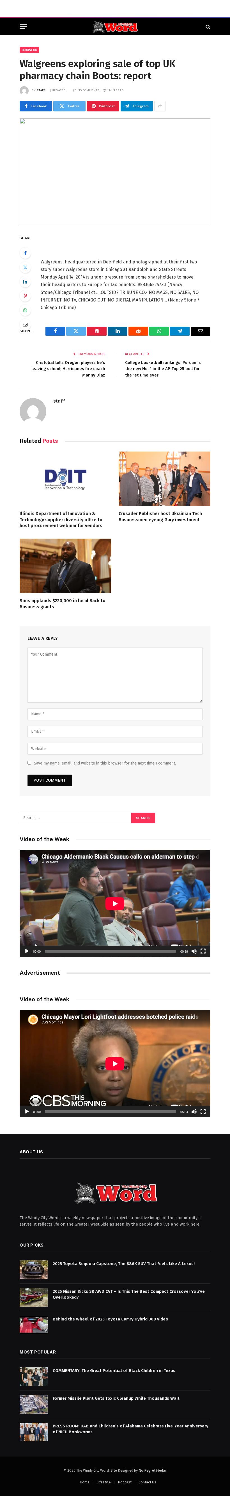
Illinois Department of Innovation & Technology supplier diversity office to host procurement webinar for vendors (61, 520)
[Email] (25, 324)
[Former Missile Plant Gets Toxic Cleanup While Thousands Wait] (34, 1404)
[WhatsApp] (25, 310)
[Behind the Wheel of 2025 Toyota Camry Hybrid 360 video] (34, 1325)
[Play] (27, 951)
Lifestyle (103, 1482)
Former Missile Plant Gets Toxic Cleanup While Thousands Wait (116, 1398)
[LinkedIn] (25, 281)
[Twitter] (25, 267)
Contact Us (147, 1482)
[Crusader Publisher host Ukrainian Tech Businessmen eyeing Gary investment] (164, 479)
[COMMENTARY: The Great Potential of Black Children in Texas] (34, 1376)
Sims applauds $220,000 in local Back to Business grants (62, 603)
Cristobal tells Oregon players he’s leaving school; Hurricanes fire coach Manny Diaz (68, 369)
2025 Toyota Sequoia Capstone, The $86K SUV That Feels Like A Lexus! (124, 1263)
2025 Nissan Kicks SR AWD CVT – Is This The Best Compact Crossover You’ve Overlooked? (129, 1294)
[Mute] (194, 951)
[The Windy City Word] (115, 27)
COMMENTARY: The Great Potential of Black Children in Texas (114, 1370)
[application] (115, 903)
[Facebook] (25, 253)
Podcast (125, 1482)
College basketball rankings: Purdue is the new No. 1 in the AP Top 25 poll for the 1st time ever (163, 369)
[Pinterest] (25, 295)
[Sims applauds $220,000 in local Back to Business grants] (65, 566)
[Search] (207, 26)
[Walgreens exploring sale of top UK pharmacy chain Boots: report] (115, 172)
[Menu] (23, 26)
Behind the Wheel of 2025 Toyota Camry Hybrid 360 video (110, 1319)
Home (84, 1482)
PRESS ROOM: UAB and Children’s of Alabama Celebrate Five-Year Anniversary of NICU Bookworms (130, 1428)
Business (29, 50)
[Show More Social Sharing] (159, 106)
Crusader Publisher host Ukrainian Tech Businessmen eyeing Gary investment (160, 516)
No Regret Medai (152, 1470)
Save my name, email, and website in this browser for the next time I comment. (105, 763)
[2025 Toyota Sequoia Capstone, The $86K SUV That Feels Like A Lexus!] (34, 1269)
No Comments (89, 90)
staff (41, 90)
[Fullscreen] (203, 951)
